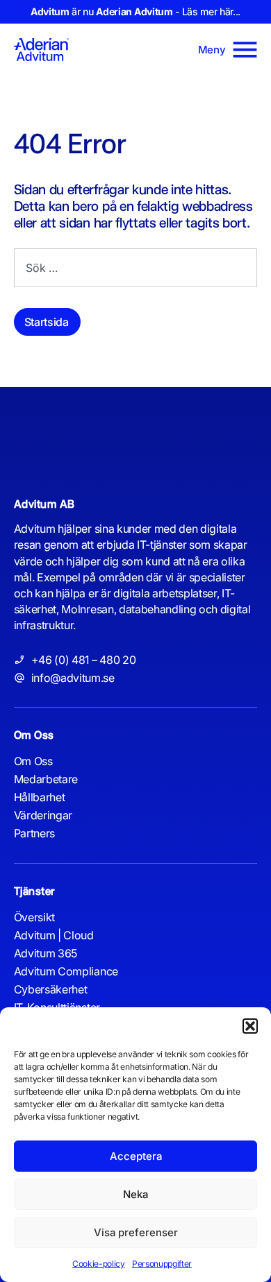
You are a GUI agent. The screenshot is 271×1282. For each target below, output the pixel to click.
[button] (250, 1026)
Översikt (34, 917)
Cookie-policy (98, 1263)
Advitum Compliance (66, 971)
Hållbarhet (39, 797)
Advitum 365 (45, 953)
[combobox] (135, 267)
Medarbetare (46, 779)
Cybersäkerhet (51, 989)
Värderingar (43, 815)
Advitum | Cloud (54, 935)
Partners (34, 833)
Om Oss (33, 761)
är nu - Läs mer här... (135, 11)
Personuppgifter (162, 1263)
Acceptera (136, 1156)
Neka (135, 1194)
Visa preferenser (136, 1232)
